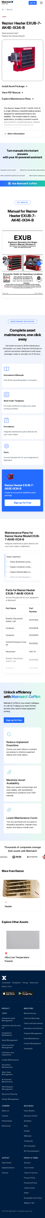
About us (5, 1111)
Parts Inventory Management (8, 1046)
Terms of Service (31, 1173)
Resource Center (30, 1116)
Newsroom (6, 1126)
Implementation (8, 1168)
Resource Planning (9, 1094)
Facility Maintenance (10, 1060)
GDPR (26, 1193)
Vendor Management (10, 1099)
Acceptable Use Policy (33, 1198)
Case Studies (29, 1111)
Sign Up (33, 3)
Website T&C (29, 1203)
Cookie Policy (29, 1188)
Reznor (9, 9)
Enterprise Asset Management (8, 1019)
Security (27, 1163)
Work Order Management (7, 1073)
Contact (5, 1173)
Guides (27, 1131)
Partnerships (7, 1121)
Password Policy (30, 1183)
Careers (5, 1116)
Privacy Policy (29, 1178)
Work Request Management (7, 1088)
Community (28, 1141)
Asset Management (10, 1040)
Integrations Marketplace (7, 1034)
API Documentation (31, 1151)
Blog (25, 1126)
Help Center (6, 1163)
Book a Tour (7, 986)
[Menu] (41, 3)
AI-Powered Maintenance (7, 1081)
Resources (34, 983)
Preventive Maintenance (7, 1066)
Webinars (28, 1136)
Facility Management (32, 1043)
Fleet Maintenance (31, 1038)
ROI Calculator (29, 1146)
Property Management (33, 1033)
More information (16, 134)
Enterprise (16, 983)
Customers (6, 983)
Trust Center (29, 1168)
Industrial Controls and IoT (11, 1027)
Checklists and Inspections (8, 1054)
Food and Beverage (32, 1018)
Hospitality (28, 1048)
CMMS (4, 1013)
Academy (27, 1121)
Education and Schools (33, 1028)
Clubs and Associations (33, 1023)
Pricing (25, 983)
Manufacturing (30, 1013)
